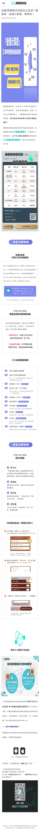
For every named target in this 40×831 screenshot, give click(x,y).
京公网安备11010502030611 (25, 828)
